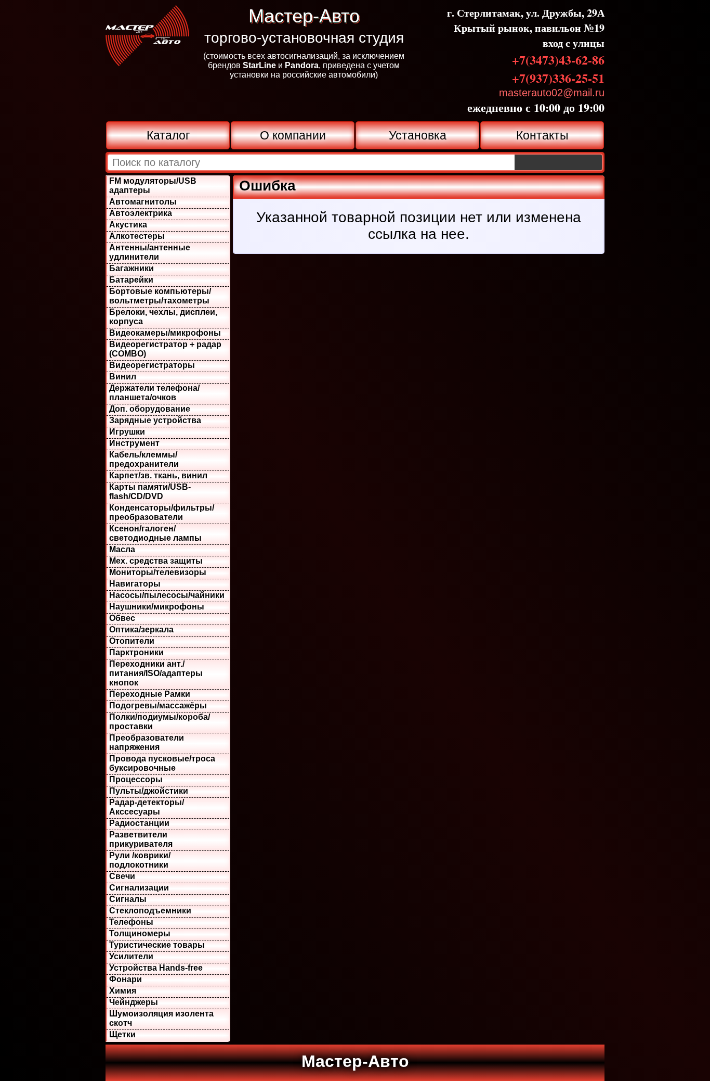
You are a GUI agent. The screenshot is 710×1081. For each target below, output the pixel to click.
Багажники (131, 268)
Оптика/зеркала (141, 629)
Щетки (122, 1034)
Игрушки (127, 431)
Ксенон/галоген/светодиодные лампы (155, 533)
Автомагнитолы (143, 201)
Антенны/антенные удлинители (149, 252)
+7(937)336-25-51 (558, 78)
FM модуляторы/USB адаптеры (152, 185)
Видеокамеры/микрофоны (165, 332)
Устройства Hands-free (156, 967)
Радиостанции (139, 823)
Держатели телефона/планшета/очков (154, 393)
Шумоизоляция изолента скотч (161, 1018)
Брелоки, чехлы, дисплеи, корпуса (163, 317)
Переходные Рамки (149, 694)
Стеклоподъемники (150, 910)
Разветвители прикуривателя (141, 839)
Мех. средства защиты (156, 560)
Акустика (128, 224)
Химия (122, 990)
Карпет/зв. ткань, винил (158, 475)
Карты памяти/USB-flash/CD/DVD (150, 491)
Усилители (131, 956)
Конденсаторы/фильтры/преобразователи (161, 512)
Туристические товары (157, 944)
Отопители (131, 641)
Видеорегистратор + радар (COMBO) (165, 349)
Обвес (122, 618)
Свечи (122, 876)
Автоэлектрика (140, 213)
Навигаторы (135, 583)
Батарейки (131, 279)
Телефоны (131, 922)
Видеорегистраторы (152, 365)
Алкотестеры (137, 236)
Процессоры (136, 779)
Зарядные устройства (155, 420)
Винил (122, 376)
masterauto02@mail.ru (551, 92)
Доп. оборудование (149, 408)
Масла (122, 549)
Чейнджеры (133, 1002)
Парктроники (136, 652)
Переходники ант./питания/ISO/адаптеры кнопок (156, 673)
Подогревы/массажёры (158, 705)
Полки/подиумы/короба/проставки (159, 722)
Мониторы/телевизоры (157, 572)
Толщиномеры (139, 933)
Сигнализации (139, 887)
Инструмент (134, 443)
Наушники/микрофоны (156, 606)
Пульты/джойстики (148, 790)
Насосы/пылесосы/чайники (167, 595)
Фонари (125, 979)
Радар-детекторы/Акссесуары (146, 807)
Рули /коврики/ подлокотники (139, 860)
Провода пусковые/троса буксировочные (162, 763)
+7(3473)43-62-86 (558, 59)
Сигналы (128, 899)
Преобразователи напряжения (146, 742)
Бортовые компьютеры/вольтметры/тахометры (160, 296)
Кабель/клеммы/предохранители (144, 459)
